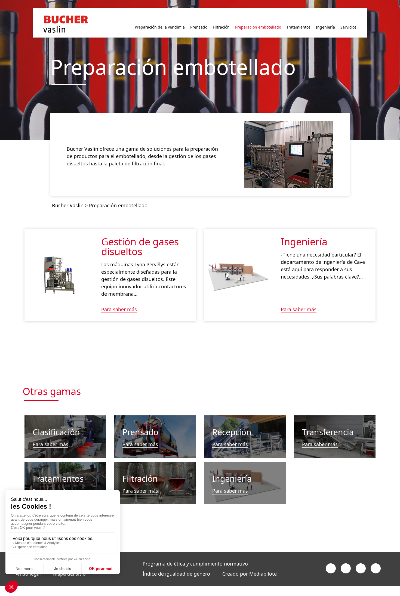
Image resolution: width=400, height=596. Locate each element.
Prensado (140, 423)
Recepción (231, 423)
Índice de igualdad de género (176, 565)
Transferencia (328, 423)
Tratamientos (58, 469)
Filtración (140, 469)
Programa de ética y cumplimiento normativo (195, 555)
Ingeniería (304, 232)
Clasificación (56, 423)
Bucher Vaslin (68, 196)
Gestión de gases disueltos (140, 237)
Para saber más (119, 301)
